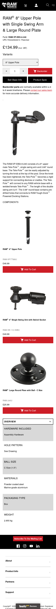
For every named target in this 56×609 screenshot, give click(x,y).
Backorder (42, 71)
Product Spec (40, 79)
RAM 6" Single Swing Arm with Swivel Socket (24, 319)
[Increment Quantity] (6, 71)
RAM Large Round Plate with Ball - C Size (22, 390)
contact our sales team (41, 90)
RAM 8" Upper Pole (12, 249)
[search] (47, 5)
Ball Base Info (15, 79)
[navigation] (53, 5)
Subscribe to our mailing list (28, 538)
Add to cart (30, 269)
